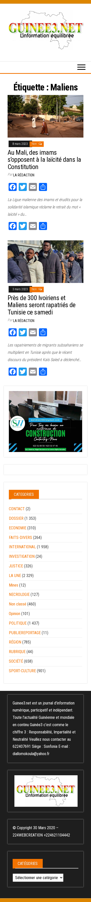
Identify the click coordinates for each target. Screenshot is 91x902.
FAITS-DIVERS (20, 537)
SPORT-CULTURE (22, 670)
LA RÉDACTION (23, 175)
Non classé (17, 604)
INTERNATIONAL (22, 546)
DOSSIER (16, 518)
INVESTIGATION (22, 556)
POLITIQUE (18, 623)
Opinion (14, 613)
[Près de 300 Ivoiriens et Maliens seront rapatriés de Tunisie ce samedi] (45, 261)
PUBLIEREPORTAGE (25, 632)
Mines (13, 585)
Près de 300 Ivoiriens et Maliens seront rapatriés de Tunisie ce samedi (42, 305)
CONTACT (17, 508)
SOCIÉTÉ (16, 661)
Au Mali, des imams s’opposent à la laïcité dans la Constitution (44, 160)
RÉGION (15, 642)
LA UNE (15, 575)
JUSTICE (16, 566)
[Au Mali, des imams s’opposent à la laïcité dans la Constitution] (45, 116)
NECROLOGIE (19, 594)
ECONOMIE (17, 528)
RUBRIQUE (17, 651)
